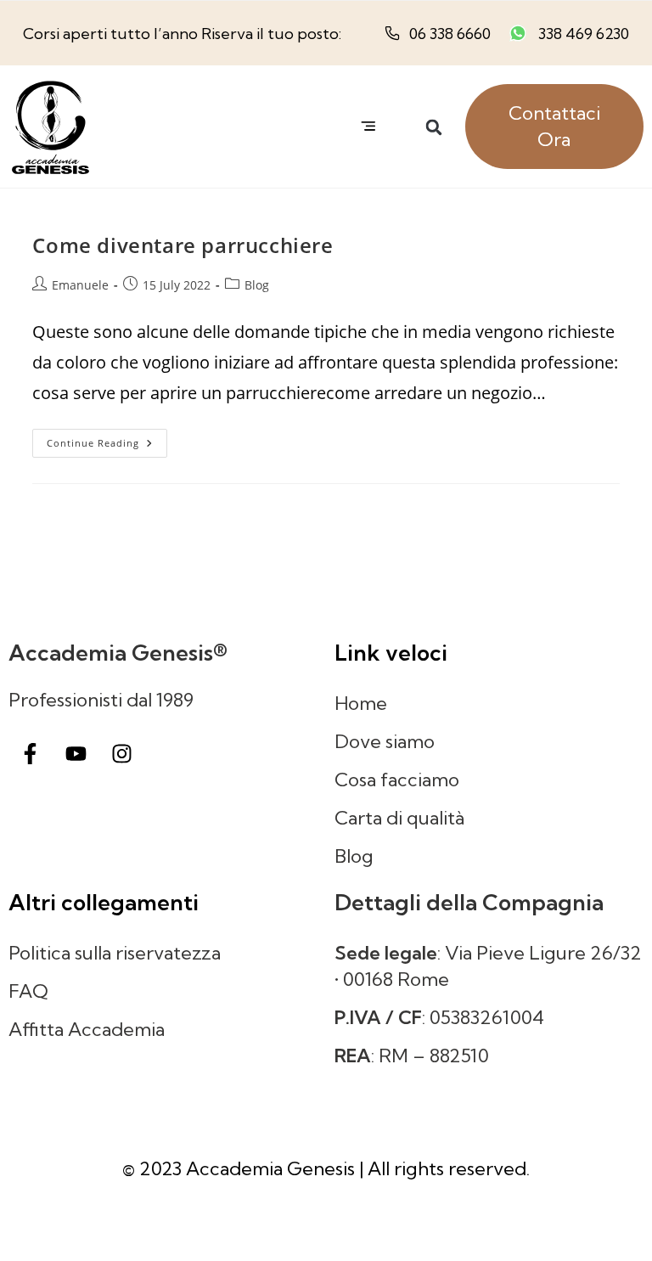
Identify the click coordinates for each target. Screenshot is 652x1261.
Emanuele (80, 285)
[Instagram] (121, 753)
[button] (369, 126)
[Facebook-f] (29, 753)
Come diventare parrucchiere (182, 245)
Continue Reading (107, 439)
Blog (256, 285)
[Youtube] (75, 753)
